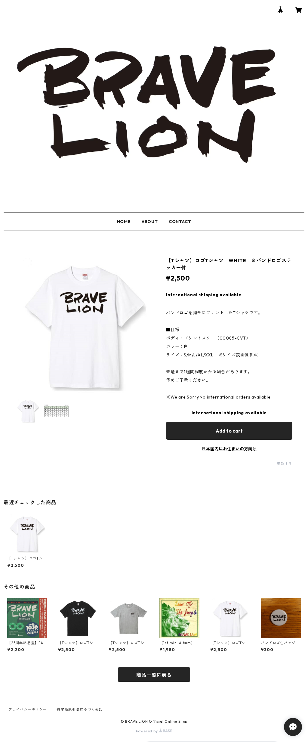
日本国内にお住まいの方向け (229, 449)
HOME (124, 221)
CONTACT (180, 221)
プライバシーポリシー (27, 709)
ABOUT (150, 221)
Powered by (147, 731)
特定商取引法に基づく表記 (80, 709)
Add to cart (229, 431)
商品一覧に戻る (154, 675)
